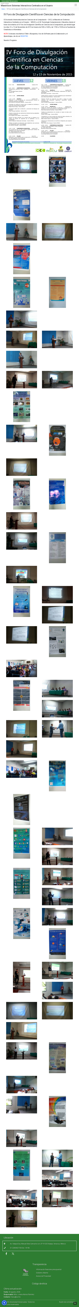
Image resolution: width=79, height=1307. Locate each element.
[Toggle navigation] (75, 5)
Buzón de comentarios (67, 1302)
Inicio (3, 9)
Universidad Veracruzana (9, 1)
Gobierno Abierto (42, 1273)
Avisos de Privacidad (43, 1276)
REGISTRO (24, 36)
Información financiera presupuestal (48, 1269)
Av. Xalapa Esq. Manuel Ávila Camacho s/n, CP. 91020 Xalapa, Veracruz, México (38, 1244)
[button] (4, 1303)
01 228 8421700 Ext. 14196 (20, 1248)
